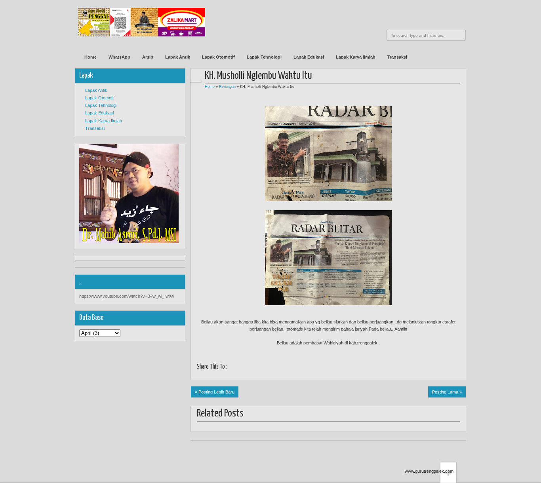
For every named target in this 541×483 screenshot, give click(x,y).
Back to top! (448, 449)
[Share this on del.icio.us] (282, 368)
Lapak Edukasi (308, 57)
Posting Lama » (447, 392)
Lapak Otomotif (218, 57)
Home (90, 57)
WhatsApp (119, 57)
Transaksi (397, 57)
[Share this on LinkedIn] (291, 368)
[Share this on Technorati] (311, 368)
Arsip (147, 57)
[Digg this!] (272, 368)
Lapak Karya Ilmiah (355, 57)
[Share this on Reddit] (301, 368)
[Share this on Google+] (252, 368)
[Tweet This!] (242, 368)
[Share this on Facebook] (232, 368)
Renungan (227, 87)
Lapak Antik (177, 57)
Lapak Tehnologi (264, 57)
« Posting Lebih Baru (214, 392)
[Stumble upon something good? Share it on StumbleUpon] (262, 368)
